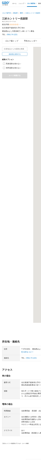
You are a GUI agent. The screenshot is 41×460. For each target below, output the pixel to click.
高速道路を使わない (13, 64)
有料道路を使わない (13, 68)
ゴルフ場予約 (6, 13)
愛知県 (15, 13)
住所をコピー (28, 352)
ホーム (14, 3)
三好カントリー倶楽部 (32, 13)
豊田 (21, 13)
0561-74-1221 (12, 34)
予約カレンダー (30, 41)
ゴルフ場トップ (11, 41)
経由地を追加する (15, 54)
